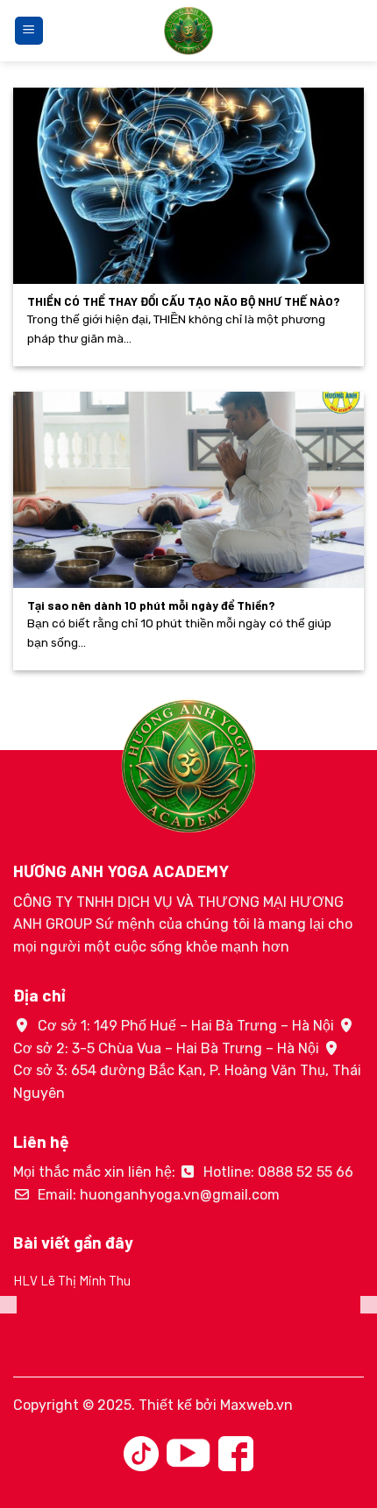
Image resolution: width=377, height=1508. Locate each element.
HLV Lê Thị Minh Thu (72, 1280)
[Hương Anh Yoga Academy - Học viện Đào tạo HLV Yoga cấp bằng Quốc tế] (188, 30)
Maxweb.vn (256, 1405)
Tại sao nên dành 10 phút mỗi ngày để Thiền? (151, 605)
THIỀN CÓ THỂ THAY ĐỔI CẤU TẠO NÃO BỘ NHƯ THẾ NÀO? (183, 301)
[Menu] (29, 31)
